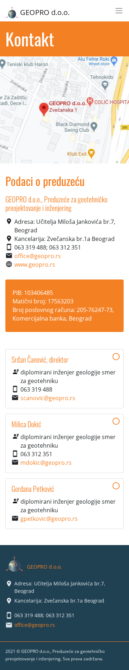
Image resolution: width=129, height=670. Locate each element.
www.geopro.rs (34, 264)
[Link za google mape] (64, 109)
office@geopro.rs (37, 256)
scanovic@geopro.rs (47, 398)
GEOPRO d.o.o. (45, 12)
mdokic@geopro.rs (46, 463)
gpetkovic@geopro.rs (49, 519)
